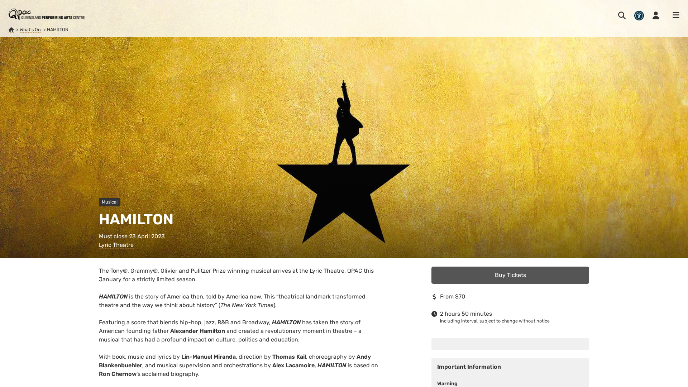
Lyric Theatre (116, 245)
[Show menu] (673, 15)
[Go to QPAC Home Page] (47, 14)
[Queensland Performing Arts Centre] (11, 30)
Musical (110, 202)
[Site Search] (622, 15)
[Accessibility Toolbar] (639, 15)
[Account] (656, 15)
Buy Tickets (510, 275)
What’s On (30, 29)
